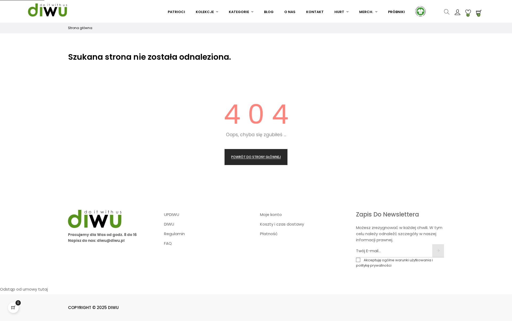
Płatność (269, 233)
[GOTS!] (420, 10)
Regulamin (174, 233)
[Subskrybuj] (438, 251)
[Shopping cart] (13, 307)
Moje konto (271, 214)
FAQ (168, 243)
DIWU (169, 224)
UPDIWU (171, 214)
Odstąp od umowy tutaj (24, 289)
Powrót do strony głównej (256, 157)
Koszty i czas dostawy (282, 224)
